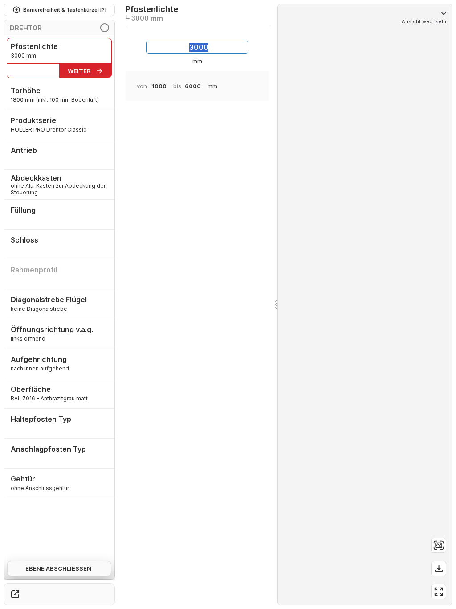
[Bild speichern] (438, 568)
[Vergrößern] (438, 591)
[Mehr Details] (15, 594)
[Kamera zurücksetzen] (438, 545)
